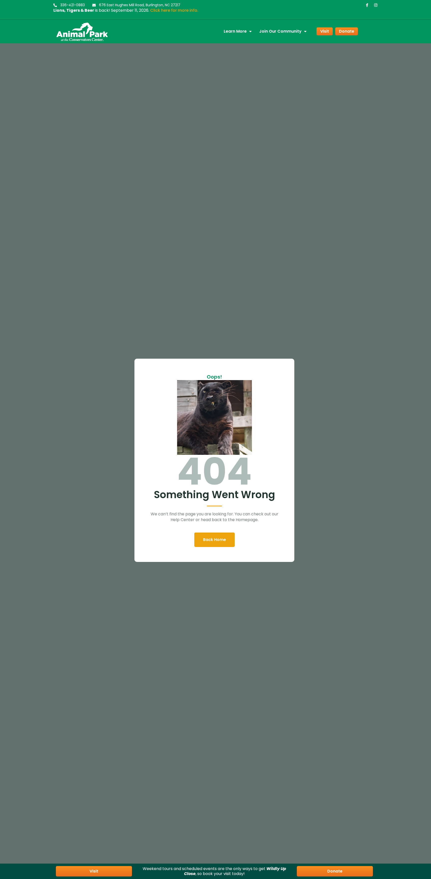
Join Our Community (280, 31)
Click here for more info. (174, 10)
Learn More (235, 31)
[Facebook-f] (367, 5)
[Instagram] (376, 5)
